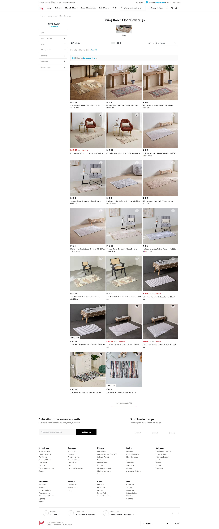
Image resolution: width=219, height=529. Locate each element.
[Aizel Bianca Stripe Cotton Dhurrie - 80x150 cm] (124, 147)
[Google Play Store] (155, 432)
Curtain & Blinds (45, 460)
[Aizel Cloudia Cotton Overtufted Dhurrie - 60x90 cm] (124, 291)
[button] (167, 8)
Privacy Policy (102, 493)
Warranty (129, 499)
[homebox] (42, 8)
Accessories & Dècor (133, 471)
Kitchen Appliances (104, 471)
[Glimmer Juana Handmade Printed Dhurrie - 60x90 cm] (88, 195)
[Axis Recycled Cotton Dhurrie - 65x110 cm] (88, 387)
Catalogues (72, 485)
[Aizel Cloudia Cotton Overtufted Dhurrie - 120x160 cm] (88, 99)
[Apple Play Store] (138, 432)
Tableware (130, 463)
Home (43, 16)
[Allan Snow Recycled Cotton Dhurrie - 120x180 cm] (124, 339)
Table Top (129, 460)
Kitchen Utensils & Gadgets (106, 454)
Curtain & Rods (160, 454)
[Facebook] (172, 513)
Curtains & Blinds (132, 454)
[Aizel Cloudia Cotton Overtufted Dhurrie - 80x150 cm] (88, 291)
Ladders (158, 465)
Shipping (129, 487)
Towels (157, 460)
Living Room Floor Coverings (124, 20)
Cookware (100, 460)
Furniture (71, 451)
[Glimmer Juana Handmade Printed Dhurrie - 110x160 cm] (124, 243)
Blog (69, 490)
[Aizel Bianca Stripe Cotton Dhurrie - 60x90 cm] (88, 147)
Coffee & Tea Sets (103, 457)
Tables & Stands (44, 451)
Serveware (101, 474)
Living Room (52, 16)
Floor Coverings (74, 457)
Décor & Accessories (46, 468)
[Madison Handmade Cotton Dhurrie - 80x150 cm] (88, 243)
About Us (100, 485)
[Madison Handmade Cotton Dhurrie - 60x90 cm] (160, 147)
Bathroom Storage (161, 457)
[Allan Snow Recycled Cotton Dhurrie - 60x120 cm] (160, 291)
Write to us (101, 487)
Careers (100, 490)
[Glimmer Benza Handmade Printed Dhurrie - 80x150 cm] (124, 99)
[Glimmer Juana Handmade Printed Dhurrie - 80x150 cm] (160, 195)
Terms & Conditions (104, 496)
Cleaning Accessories (104, 468)
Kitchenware (101, 451)
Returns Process (132, 490)
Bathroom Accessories (163, 451)
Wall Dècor (43, 463)
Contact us (130, 485)
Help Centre (130, 496)
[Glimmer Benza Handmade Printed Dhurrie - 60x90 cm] (160, 99)
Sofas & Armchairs (45, 454)
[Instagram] (178, 513)
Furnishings (43, 457)
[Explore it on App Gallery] (172, 432)
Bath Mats (159, 468)
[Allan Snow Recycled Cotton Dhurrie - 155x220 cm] (160, 339)
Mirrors (158, 463)
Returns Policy (131, 493)
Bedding (71, 454)
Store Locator (73, 487)
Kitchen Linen (102, 463)
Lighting (42, 465)
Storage (41, 471)
